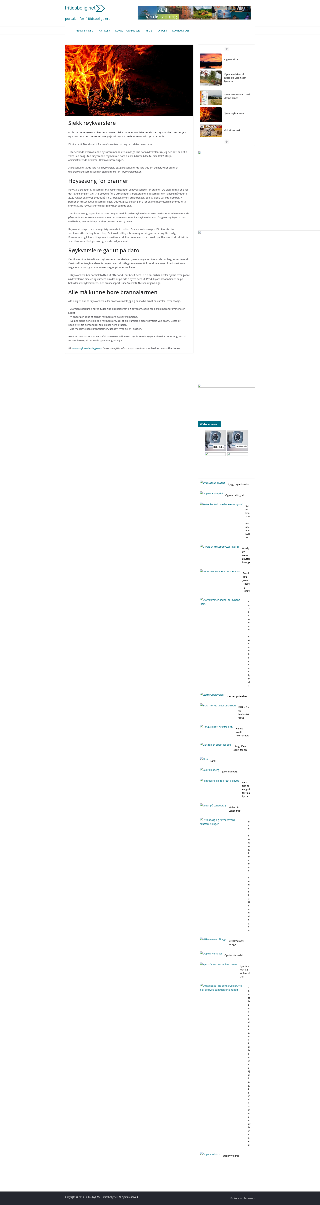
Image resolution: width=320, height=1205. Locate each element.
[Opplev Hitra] (211, 61)
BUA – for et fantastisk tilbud (243, 712)
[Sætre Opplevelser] (212, 697)
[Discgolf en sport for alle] (215, 749)
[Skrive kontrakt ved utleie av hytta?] (221, 522)
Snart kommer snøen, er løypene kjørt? (249, 643)
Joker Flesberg (230, 771)
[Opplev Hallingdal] (211, 495)
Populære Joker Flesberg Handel (246, 582)
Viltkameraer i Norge (236, 942)
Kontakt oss (181, 30)
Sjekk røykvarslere (234, 113)
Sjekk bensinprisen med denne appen (237, 96)
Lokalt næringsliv (127, 30)
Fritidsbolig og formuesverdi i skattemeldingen (249, 876)
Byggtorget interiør (238, 484)
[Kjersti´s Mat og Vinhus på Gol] (218, 972)
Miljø (149, 30)
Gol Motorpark (232, 130)
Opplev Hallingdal (234, 495)
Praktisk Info (85, 30)
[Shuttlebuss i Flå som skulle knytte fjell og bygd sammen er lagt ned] (223, 1067)
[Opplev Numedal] (211, 955)
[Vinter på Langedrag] (213, 809)
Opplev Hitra (231, 59)
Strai (213, 760)
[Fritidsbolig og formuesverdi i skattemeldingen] (223, 876)
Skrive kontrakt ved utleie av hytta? (248, 521)
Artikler (104, 30)
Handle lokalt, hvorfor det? (242, 732)
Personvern (249, 1198)
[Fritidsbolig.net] (69, 31)
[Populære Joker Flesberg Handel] (220, 582)
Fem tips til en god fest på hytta (246, 789)
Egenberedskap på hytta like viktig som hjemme (235, 78)
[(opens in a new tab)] (211, 131)
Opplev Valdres (231, 1155)
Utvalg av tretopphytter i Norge (246, 555)
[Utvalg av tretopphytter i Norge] (220, 556)
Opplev (162, 30)
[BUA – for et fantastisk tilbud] (218, 713)
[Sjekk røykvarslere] (211, 114)
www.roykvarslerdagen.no (87, 348)
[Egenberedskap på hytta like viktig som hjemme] (211, 78)
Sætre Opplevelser (237, 696)
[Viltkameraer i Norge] (213, 943)
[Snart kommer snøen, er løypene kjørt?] (223, 644)
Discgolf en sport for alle (241, 748)
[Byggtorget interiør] (212, 485)
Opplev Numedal (233, 955)
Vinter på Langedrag (234, 809)
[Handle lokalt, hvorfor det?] (216, 733)
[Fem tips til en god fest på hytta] (220, 790)
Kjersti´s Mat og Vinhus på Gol (245, 971)
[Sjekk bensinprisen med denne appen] (211, 97)
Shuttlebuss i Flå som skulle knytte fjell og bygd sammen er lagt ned (249, 1066)
